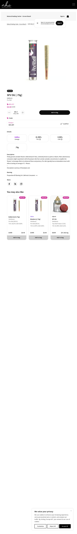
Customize (40, 526)
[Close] (71, 511)
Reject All (53, 526)
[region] (52, 519)
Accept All (65, 526)
